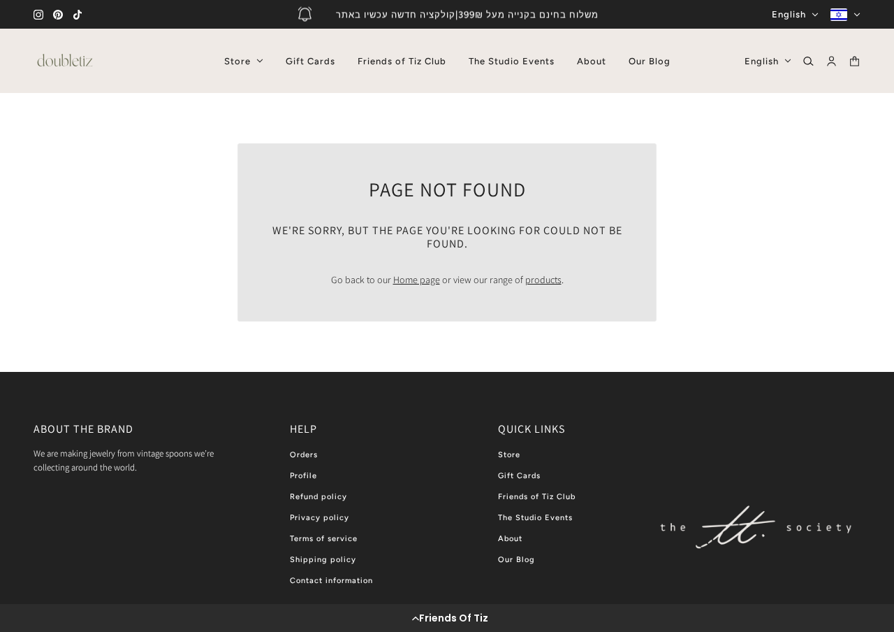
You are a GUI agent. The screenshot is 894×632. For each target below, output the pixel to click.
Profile (303, 475)
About (510, 538)
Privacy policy (319, 517)
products (543, 279)
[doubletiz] (65, 61)
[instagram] (38, 14)
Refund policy (318, 496)
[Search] (808, 61)
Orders (304, 454)
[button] (447, 618)
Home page (416, 279)
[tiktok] (77, 14)
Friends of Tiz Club (537, 496)
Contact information (331, 580)
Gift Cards (519, 475)
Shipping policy (323, 559)
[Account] (831, 61)
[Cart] (854, 61)
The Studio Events (535, 517)
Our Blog (516, 559)
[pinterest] (58, 14)
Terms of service (324, 538)
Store (509, 454)
